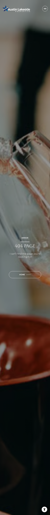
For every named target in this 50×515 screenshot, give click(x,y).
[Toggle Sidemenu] (45, 8)
